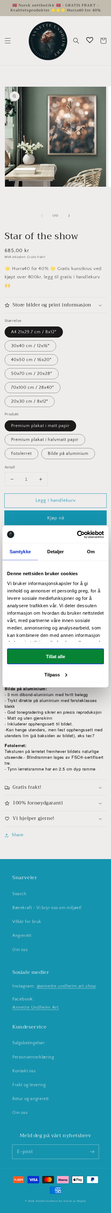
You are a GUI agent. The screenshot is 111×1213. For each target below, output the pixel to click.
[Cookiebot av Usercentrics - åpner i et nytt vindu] (78, 534)
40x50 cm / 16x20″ (31, 359)
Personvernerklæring (33, 1057)
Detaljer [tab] (55, 551)
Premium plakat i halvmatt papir (45, 439)
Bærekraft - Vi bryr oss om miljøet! (47, 907)
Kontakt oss (24, 1071)
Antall (10, 467)
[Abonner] (92, 1151)
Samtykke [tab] (20, 551)
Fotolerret (21, 453)
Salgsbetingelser (28, 1043)
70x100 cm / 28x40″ (32, 387)
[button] (7, 41)
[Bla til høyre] (69, 215)
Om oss (20, 949)
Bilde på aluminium (68, 453)
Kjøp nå (55, 518)
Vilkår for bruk (26, 921)
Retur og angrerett (30, 1098)
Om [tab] (91, 551)
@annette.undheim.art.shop (66, 986)
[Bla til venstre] (42, 215)
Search (19, 893)
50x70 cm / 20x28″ (31, 373)
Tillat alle (55, 656)
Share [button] (17, 835)
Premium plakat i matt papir (40, 425)
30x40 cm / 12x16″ (30, 345)
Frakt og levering (29, 1084)
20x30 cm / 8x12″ (29, 401)
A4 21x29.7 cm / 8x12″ (33, 332)
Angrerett (21, 935)
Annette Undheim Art (35, 1007)
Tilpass (52, 674)
